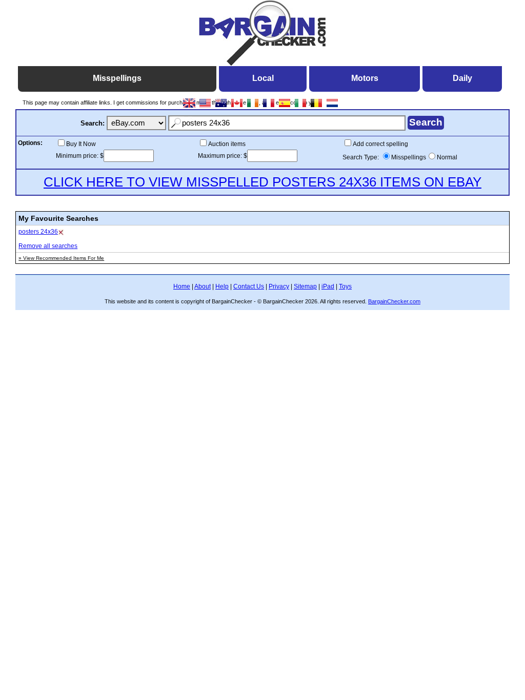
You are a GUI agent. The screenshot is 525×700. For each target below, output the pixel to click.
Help (222, 286)
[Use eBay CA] (237, 106)
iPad (327, 286)
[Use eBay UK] (189, 106)
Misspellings (408, 157)
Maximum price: (221, 155)
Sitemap (305, 286)
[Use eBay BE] (316, 106)
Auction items (227, 144)
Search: (92, 123)
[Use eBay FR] (268, 106)
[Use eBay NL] (332, 106)
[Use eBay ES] (284, 106)
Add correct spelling (380, 144)
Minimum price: (78, 155)
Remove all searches (47, 246)
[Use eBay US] (205, 106)
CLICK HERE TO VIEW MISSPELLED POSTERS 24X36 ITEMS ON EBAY (262, 182)
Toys (345, 286)
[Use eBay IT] (300, 106)
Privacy (279, 286)
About (202, 286)
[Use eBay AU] (221, 106)
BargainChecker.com (394, 301)
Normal (447, 157)
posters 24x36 (38, 231)
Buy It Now (81, 144)
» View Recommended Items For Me (61, 258)
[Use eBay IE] (253, 106)
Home (181, 286)
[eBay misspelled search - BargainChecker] (262, 63)
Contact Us (248, 286)
